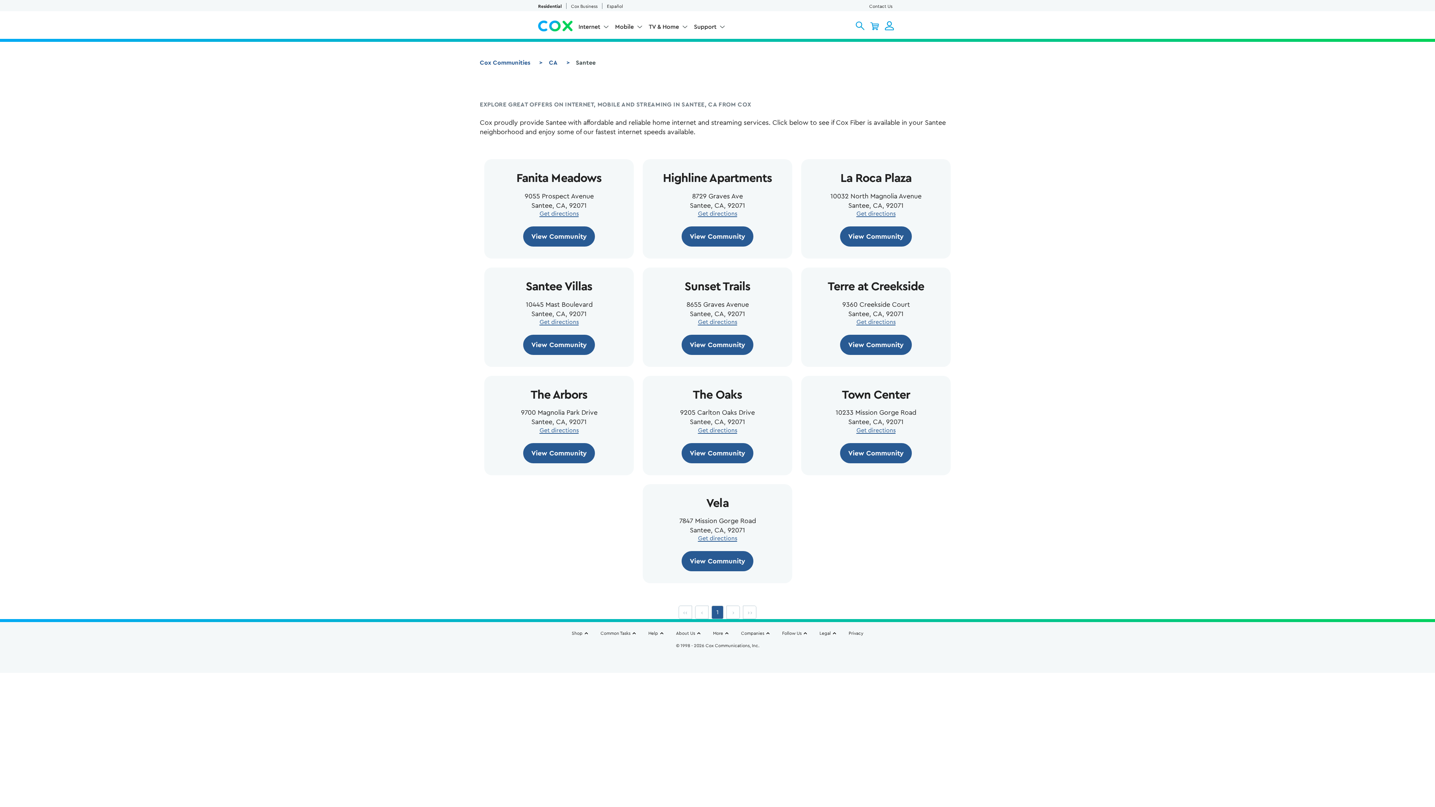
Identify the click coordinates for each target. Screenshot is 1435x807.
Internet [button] (589, 27)
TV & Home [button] (664, 27)
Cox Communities (505, 63)
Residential (550, 6)
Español (615, 6)
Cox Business (584, 6)
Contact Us (880, 6)
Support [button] (705, 27)
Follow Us (792, 633)
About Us (685, 633)
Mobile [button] (624, 27)
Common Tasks (615, 633)
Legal (825, 633)
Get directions (559, 214)
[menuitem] (593, 28)
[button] (860, 25)
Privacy (856, 633)
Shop (577, 633)
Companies (752, 633)
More (718, 633)
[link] (559, 236)
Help (653, 633)
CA (553, 63)
